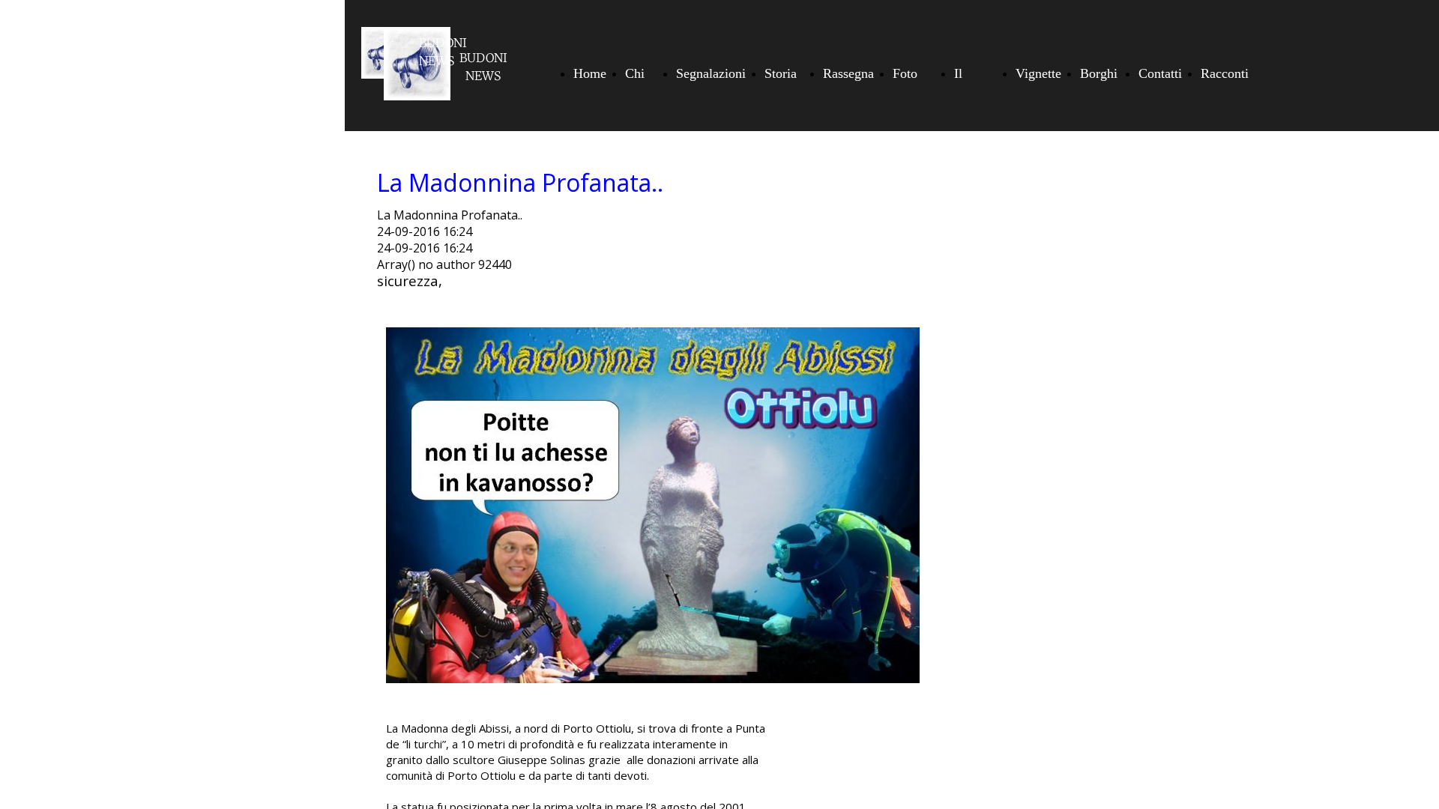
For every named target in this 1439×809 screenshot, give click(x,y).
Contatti (1160, 73)
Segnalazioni (711, 73)
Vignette (1038, 73)
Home (589, 73)
